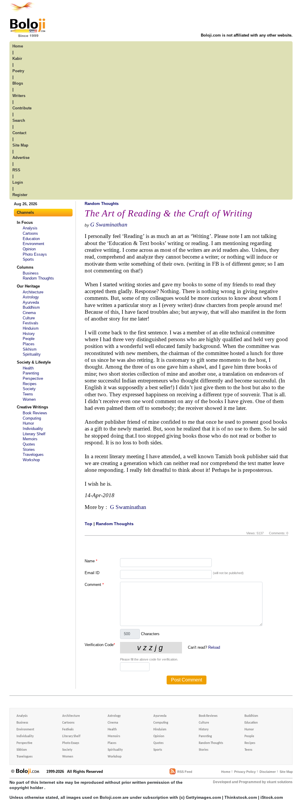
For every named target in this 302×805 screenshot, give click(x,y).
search (18, 120)
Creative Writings (32, 407)
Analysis (30, 228)
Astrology (31, 297)
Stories (29, 449)
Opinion (29, 249)
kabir (17, 58)
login (17, 182)
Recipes (30, 384)
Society (29, 389)
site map (20, 145)
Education (31, 238)
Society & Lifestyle (34, 362)
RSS (16, 170)
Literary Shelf (34, 434)
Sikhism (30, 349)
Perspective (33, 378)
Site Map (286, 771)
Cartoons (30, 233)
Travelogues (33, 454)
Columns (25, 267)
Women (29, 399)
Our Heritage (28, 286)
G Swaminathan (108, 224)
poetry (18, 71)
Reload (214, 647)
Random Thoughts (38, 278)
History (29, 333)
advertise (20, 157)
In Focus (25, 222)
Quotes (29, 444)
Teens (28, 394)
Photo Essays (35, 254)
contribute (22, 108)
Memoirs (30, 439)
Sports (28, 259)
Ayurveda (31, 302)
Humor (28, 423)
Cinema (29, 312)
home (17, 46)
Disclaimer (268, 771)
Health (28, 368)
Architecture (33, 292)
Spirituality (32, 354)
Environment (33, 244)
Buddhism (31, 307)
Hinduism (31, 328)
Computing (32, 418)
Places (29, 344)
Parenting (31, 373)
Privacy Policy (245, 771)
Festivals (30, 323)
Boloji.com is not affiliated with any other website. (247, 35)
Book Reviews (35, 413)
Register (19, 195)
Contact (19, 133)
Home (225, 771)
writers (18, 95)
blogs (17, 83)
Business (31, 273)
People (29, 338)
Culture (29, 318)
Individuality (33, 428)
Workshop (31, 460)
